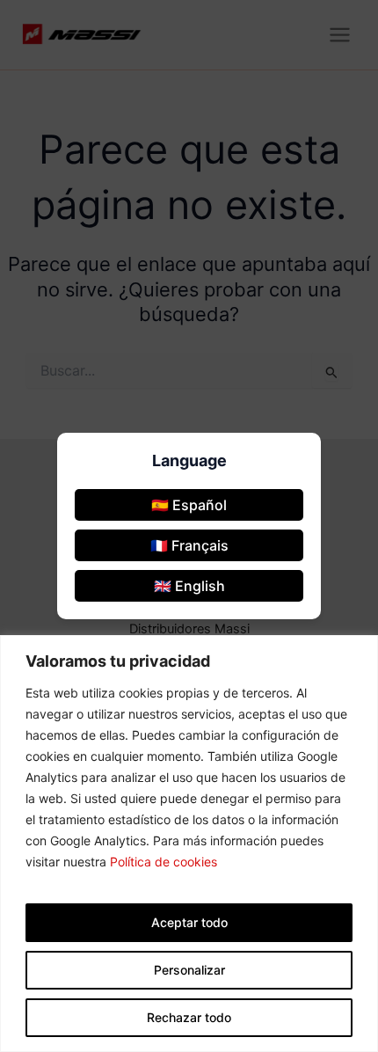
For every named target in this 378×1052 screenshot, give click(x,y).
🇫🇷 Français (189, 545)
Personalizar (189, 969)
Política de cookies (163, 861)
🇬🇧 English (189, 586)
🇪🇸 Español (189, 505)
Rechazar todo (189, 1017)
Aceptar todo (189, 922)
